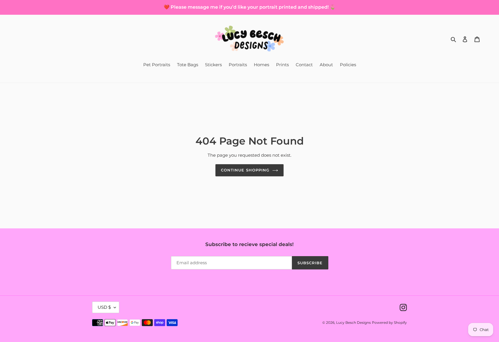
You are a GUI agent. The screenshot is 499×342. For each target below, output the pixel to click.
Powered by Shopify (389, 322)
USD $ (104, 307)
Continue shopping (245, 170)
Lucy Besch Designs (353, 322)
